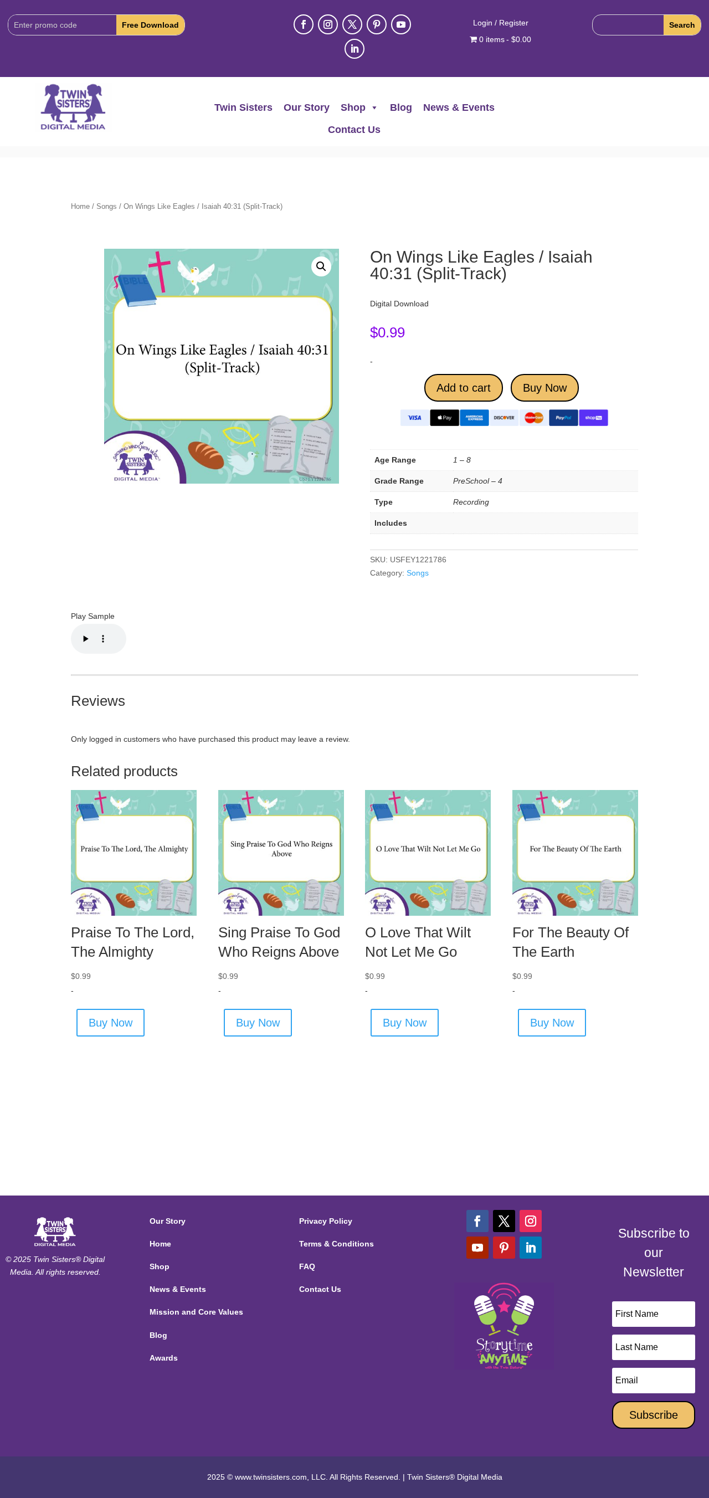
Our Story (307, 107)
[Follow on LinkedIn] (354, 49)
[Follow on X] (352, 24)
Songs (106, 206)
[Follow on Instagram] (328, 24)
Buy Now (545, 388)
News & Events (459, 107)
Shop (353, 107)
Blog (401, 107)
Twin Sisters (243, 107)
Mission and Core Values (196, 1311)
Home (80, 206)
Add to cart (463, 388)
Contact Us (354, 129)
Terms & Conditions (336, 1243)
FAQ (307, 1266)
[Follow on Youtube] (401, 24)
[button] (321, 266)
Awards (164, 1357)
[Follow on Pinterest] (377, 24)
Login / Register (500, 23)
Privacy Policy (325, 1221)
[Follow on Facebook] (304, 24)
